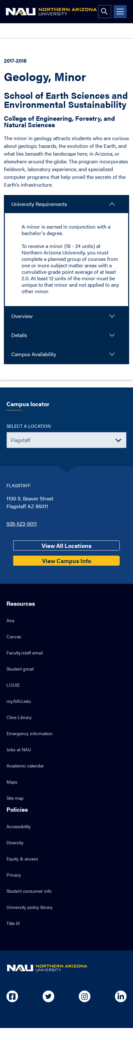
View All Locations (66, 545)
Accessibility (18, 826)
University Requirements (39, 204)
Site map (15, 798)
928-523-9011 (21, 523)
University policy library (29, 907)
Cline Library (19, 717)
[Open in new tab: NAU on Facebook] (12, 996)
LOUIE (13, 685)
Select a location (28, 426)
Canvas (13, 636)
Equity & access (22, 858)
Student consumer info (29, 891)
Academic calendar (25, 765)
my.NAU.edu (18, 701)
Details (19, 335)
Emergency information (29, 733)
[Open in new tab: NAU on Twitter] (48, 996)
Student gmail (20, 668)
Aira (10, 620)
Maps (11, 781)
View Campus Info (66, 561)
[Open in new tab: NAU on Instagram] (84, 996)
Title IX (13, 923)
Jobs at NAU (18, 749)
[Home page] (51, 11)
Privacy (13, 874)
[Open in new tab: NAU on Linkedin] (121, 996)
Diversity (15, 842)
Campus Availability (33, 354)
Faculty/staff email (24, 652)
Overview (22, 316)
